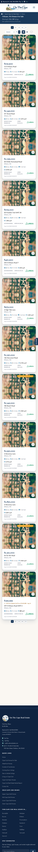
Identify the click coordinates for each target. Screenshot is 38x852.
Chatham (4, 823)
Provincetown (23, 820)
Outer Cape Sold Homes (9, 804)
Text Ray (6, 738)
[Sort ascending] (16, 32)
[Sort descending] (19, 32)
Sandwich (22, 823)
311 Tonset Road (9, 115)
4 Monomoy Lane (9, 455)
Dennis (4, 826)
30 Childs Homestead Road (13, 163)
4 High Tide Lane (9, 311)
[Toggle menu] (34, 7)
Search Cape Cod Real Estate (12, 14)
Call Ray (7, 741)
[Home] (1, 14)
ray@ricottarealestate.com (11, 743)
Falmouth (4, 833)
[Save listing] (33, 57)
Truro (21, 826)
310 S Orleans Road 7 (11, 264)
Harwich (4, 836)
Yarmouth (22, 833)
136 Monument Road (11, 359)
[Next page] (25, 27)
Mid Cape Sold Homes (8, 797)
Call (22, 1)
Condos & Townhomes (8, 767)
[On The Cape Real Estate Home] (17, 7)
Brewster (4, 820)
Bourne (4, 816)
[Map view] (27, 32)
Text (27, 1)
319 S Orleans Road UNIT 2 (13, 607)
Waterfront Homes (7, 764)
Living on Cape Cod (7, 777)
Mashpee (22, 813)
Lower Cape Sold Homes (9, 800)
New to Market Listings (8, 773)
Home (4, 757)
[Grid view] (23, 32)
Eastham (4, 829)
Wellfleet (22, 829)
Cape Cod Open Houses (9, 780)
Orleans (22, 816)
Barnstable (5, 813)
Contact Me (5, 786)
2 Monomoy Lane (9, 506)
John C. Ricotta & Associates (11, 746)
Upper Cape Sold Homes (9, 794)
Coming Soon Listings (8, 770)
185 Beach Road (9, 407)
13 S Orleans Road (10, 68)
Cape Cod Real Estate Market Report (12, 783)
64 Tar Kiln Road (9, 556)
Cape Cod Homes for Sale (9, 760)
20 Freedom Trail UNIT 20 (12, 214)
